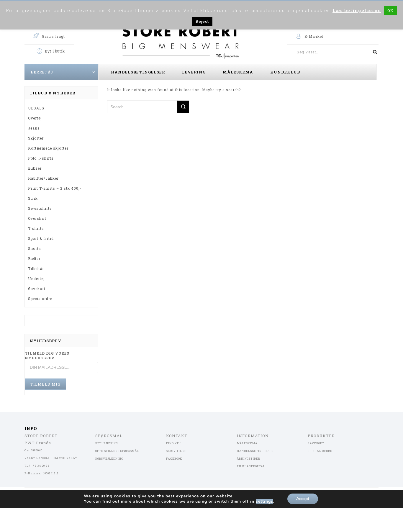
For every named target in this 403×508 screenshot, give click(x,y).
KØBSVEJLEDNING (109, 458)
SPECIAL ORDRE (320, 451)
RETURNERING (106, 443)
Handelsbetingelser (138, 72)
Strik (33, 198)
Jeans (34, 128)
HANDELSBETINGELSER (255, 451)
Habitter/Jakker (43, 178)
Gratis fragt (53, 36)
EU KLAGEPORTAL (251, 466)
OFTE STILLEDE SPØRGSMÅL (117, 451)
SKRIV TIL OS (176, 451)
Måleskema (238, 72)
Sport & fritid (41, 238)
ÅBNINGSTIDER (248, 458)
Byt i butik (55, 51)
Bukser (35, 168)
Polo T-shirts (41, 158)
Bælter (34, 258)
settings (264, 501)
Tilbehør (36, 268)
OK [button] (390, 10)
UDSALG (36, 108)
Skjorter (36, 138)
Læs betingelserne (356, 10)
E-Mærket (313, 36)
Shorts (34, 248)
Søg (373, 52)
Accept (302, 499)
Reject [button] (202, 21)
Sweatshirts (40, 208)
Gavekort (36, 288)
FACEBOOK (174, 458)
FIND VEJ (173, 443)
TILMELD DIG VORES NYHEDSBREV (47, 355)
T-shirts (36, 228)
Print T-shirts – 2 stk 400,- (54, 188)
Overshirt (37, 218)
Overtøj (35, 118)
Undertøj (36, 278)
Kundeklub (285, 72)
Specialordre (40, 298)
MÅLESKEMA (247, 443)
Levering (194, 72)
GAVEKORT (316, 443)
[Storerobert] (180, 40)
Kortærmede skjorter (48, 148)
